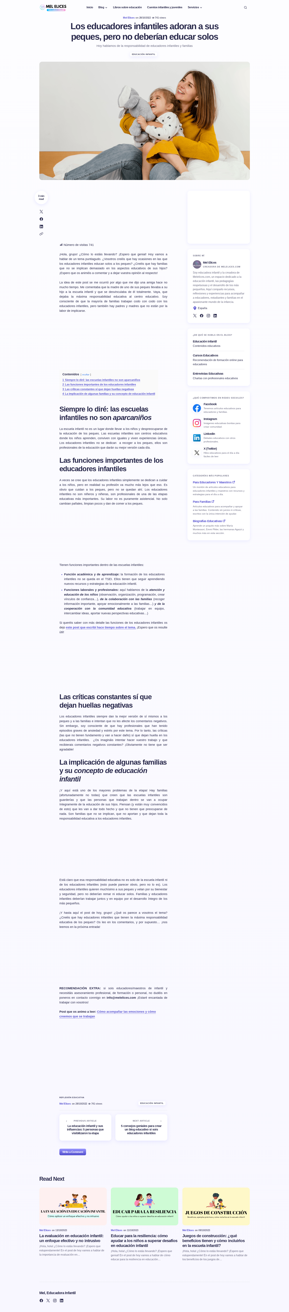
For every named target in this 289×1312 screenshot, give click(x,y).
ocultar (85, 374)
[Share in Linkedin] (41, 226)
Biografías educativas (207, 521)
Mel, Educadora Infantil (57, 1293)
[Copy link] (41, 234)
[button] (245, 7)
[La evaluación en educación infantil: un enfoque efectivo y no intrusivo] (73, 1206)
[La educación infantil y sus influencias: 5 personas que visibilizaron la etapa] (85, 1127)
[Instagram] (208, 315)
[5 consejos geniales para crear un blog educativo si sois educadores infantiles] (141, 1127)
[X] (194, 315)
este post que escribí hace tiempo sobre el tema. (101, 627)
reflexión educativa (72, 1097)
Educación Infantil (144, 54)
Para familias (202, 501)
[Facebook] (201, 315)
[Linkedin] (215, 315)
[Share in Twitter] (41, 211)
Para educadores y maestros (212, 482)
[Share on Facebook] (41, 219)
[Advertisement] (113, 214)
